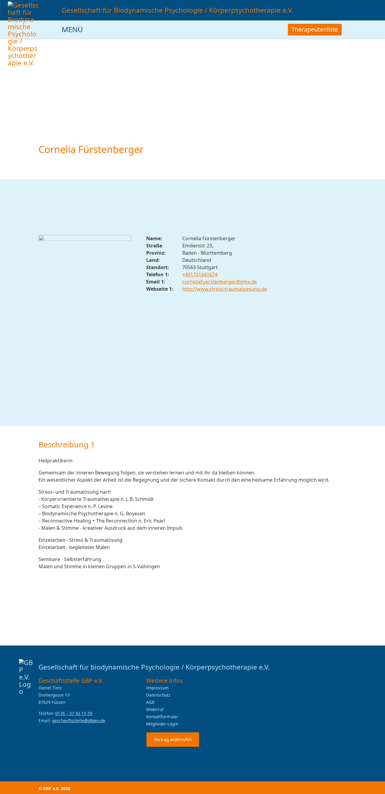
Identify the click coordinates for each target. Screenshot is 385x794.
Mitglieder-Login (162, 724)
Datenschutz (158, 695)
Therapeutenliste (314, 29)
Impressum (157, 688)
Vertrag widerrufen (173, 739)
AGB (150, 702)
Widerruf (155, 709)
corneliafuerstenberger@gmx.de (219, 281)
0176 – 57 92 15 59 (73, 713)
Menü (73, 29)
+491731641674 (199, 274)
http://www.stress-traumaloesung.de (224, 289)
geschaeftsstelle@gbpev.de (78, 720)
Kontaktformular (162, 716)
